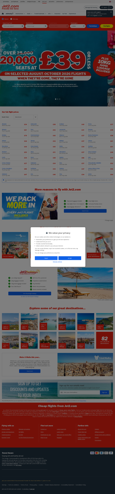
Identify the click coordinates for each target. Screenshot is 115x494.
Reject (46, 258)
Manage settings (57, 262)
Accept (70, 258)
